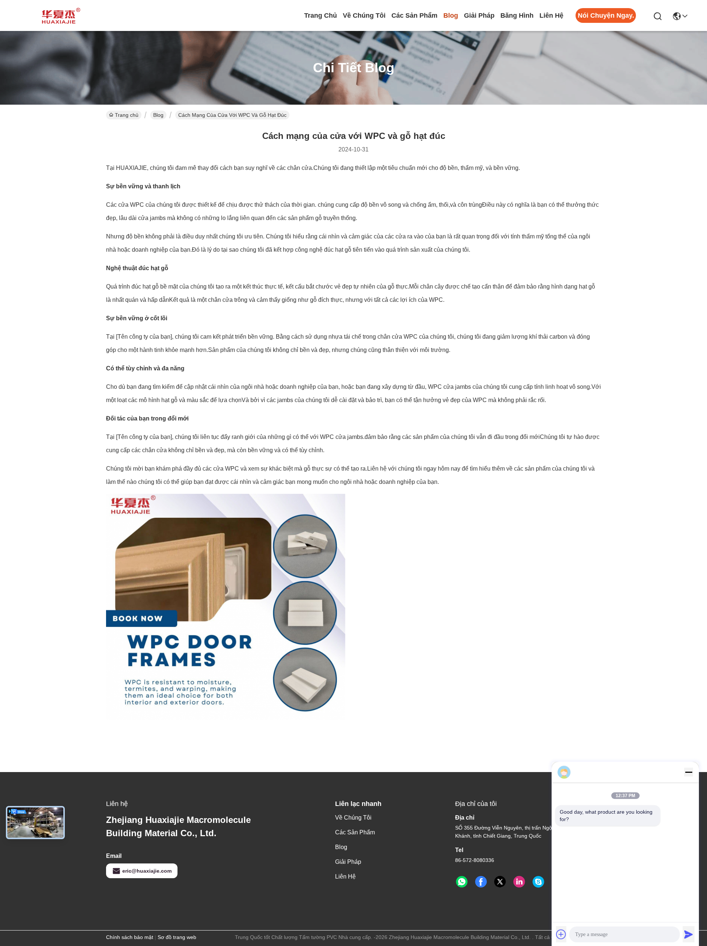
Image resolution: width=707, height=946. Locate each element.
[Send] (688, 934)
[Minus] (688, 772)
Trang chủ (320, 15)
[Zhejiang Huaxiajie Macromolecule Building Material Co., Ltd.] (58, 15)
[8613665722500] (461, 881)
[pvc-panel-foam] (538, 881)
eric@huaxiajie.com (147, 871)
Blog (450, 15)
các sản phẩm (414, 15)
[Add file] (561, 934)
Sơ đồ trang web (177, 937)
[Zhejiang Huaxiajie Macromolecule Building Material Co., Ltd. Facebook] (481, 881)
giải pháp (479, 15)
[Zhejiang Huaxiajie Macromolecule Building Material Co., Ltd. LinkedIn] (519, 881)
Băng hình (517, 15)
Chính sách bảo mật (129, 937)
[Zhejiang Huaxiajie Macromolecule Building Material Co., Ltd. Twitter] (500, 881)
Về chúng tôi (364, 15)
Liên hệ (551, 15)
